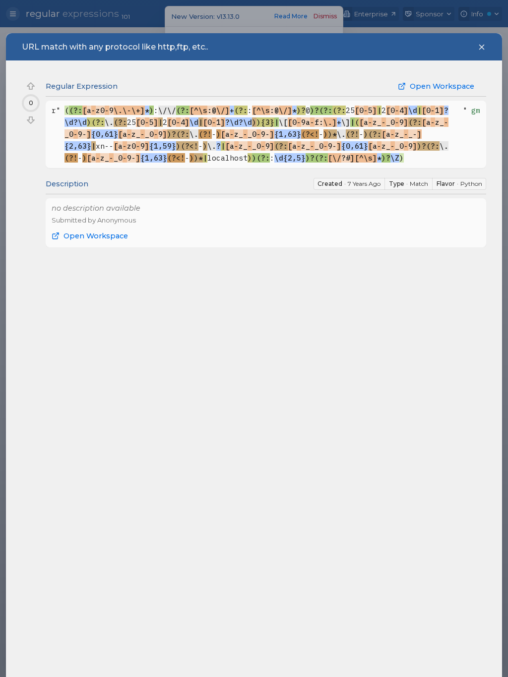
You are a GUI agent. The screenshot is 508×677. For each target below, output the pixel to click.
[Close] (481, 47)
